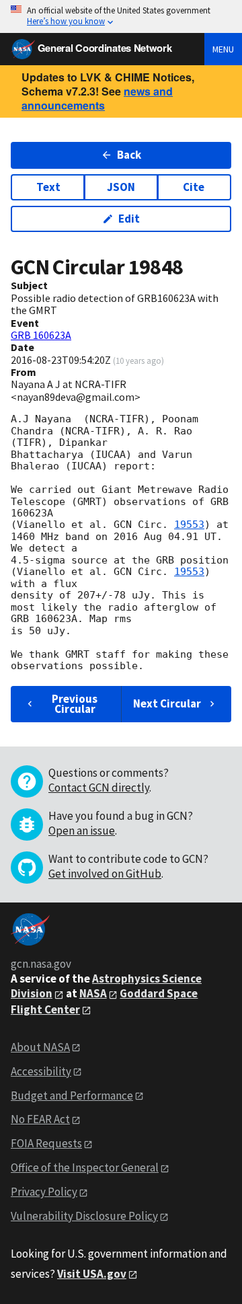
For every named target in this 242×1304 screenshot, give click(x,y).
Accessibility (41, 1071)
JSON (121, 187)
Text (48, 187)
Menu (223, 49)
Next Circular (167, 703)
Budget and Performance (72, 1095)
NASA (93, 993)
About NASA (40, 1047)
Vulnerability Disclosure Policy (84, 1216)
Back (129, 154)
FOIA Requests (46, 1143)
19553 (189, 525)
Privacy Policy (44, 1191)
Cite (193, 187)
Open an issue (81, 830)
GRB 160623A (41, 335)
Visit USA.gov (91, 1273)
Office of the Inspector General (85, 1167)
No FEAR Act (40, 1119)
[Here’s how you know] (121, 16)
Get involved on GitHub (104, 873)
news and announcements (97, 98)
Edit (129, 218)
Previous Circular (74, 703)
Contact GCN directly (98, 787)
